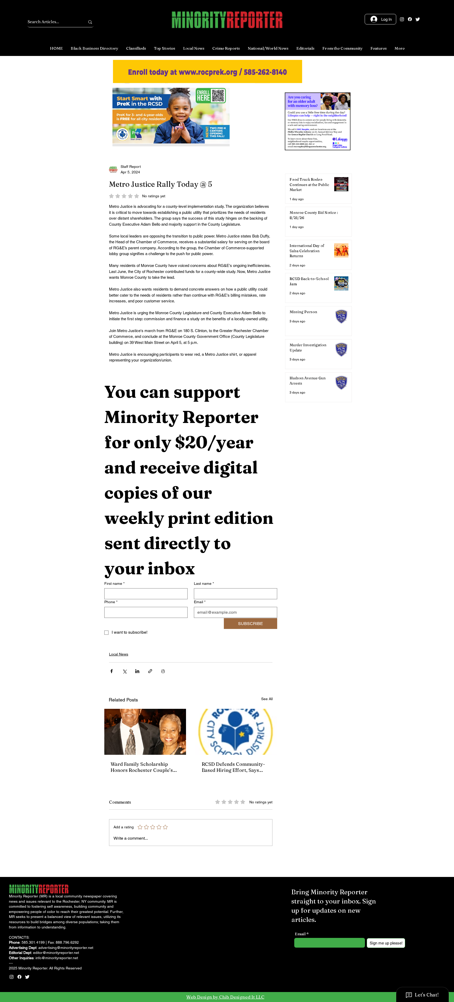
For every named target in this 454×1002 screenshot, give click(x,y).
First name (114, 583)
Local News (118, 654)
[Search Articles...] (90, 22)
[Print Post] (163, 671)
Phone (110, 602)
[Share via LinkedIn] (137, 671)
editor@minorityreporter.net (56, 953)
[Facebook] (409, 19)
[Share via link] (150, 671)
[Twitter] (417, 19)
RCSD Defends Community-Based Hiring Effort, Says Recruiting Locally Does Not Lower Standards (234, 767)
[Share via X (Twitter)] (124, 671)
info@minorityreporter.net (56, 958)
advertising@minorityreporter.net (65, 948)
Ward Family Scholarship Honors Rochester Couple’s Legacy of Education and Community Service (142, 767)
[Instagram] (402, 19)
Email (199, 602)
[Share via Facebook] (111, 671)
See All (267, 699)
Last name (204, 583)
